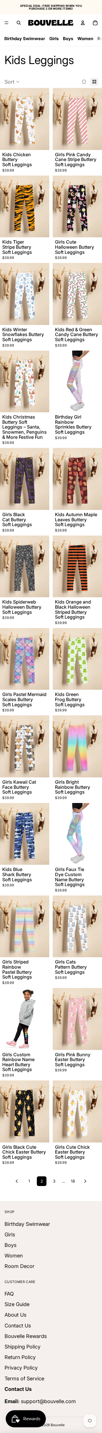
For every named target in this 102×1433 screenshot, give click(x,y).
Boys (68, 38)
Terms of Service (24, 1378)
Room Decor (20, 1266)
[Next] (85, 1181)
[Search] (18, 23)
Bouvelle (58, 1425)
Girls (54, 38)
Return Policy (20, 1357)
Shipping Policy (23, 1347)
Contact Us (18, 1325)
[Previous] (16, 1181)
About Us (15, 1315)
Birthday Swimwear (24, 38)
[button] (12, 82)
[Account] (82, 23)
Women (85, 38)
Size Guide (17, 1304)
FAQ (9, 1294)
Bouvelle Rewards (26, 1336)
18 (73, 1181)
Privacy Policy (21, 1368)
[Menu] (6, 22)
